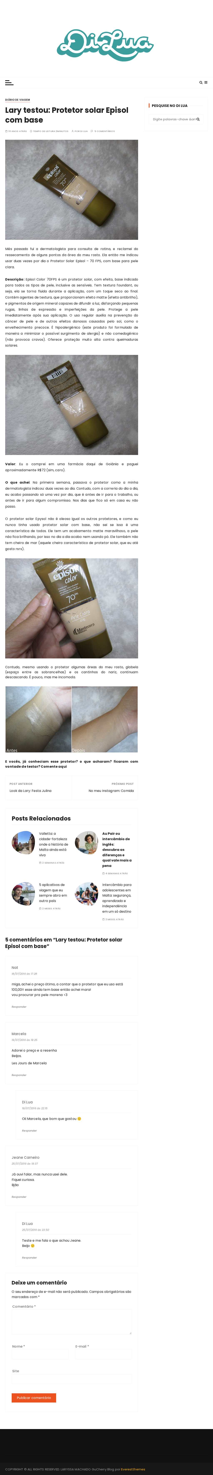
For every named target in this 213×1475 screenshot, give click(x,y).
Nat (15, 968)
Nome (18, 1346)
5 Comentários (105, 131)
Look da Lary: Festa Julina (30, 790)
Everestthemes (133, 1469)
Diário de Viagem (17, 100)
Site (15, 1371)
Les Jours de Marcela (29, 1063)
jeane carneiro (26, 1157)
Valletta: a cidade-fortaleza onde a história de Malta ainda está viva (53, 844)
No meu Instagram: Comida (111, 790)
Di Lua (84, 131)
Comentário (24, 1306)
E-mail (82, 1346)
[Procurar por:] (176, 119)
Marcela (19, 1034)
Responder (19, 1007)
